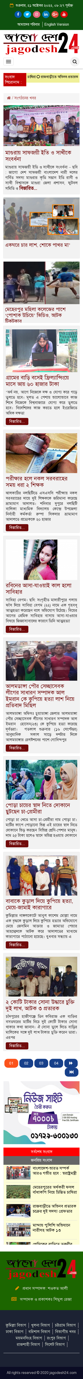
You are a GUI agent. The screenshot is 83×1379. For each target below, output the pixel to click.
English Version (56, 24)
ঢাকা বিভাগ (15, 1331)
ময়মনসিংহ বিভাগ (29, 1338)
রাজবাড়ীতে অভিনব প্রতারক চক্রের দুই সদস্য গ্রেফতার (54, 1209)
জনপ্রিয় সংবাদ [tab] (41, 1160)
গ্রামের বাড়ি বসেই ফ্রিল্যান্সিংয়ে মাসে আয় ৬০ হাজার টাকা (37, 380)
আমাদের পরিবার (28, 24)
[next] (71, 1063)
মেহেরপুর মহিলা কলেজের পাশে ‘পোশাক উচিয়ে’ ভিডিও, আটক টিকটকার (35, 315)
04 (56, 1063)
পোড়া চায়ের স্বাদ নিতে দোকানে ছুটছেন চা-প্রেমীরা (38, 808)
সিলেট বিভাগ (55, 1344)
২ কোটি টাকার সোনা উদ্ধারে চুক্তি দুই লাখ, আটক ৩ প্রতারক (40, 1005)
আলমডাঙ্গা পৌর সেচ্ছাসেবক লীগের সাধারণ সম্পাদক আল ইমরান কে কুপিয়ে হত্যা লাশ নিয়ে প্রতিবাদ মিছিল (40, 696)
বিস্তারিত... (28, 188)
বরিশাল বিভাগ (39, 1331)
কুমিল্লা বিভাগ (16, 1325)
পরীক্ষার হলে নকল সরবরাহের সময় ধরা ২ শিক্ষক (37, 481)
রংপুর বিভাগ (56, 1338)
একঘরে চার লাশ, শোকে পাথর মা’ (37, 245)
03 (41, 1063)
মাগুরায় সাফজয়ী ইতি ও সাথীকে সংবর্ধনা (38, 156)
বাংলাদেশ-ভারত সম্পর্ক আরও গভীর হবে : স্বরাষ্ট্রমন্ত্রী (55, 1171)
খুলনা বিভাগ (40, 1325)
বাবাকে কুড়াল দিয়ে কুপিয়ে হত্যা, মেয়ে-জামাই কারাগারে (39, 904)
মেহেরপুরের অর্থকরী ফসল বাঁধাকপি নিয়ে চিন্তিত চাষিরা (55, 1190)
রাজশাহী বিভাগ (28, 1344)
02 (26, 1063)
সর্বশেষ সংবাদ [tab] (41, 1151)
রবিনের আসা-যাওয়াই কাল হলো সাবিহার (38, 588)
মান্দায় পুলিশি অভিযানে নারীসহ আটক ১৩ (51, 1228)
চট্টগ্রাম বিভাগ (65, 1325)
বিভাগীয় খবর (65, 1331)
